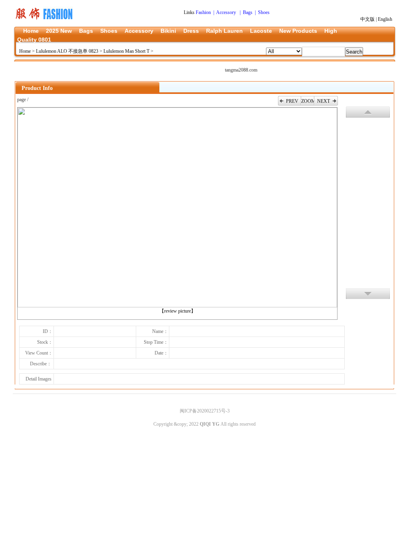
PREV (292, 101)
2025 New (59, 31)
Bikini (168, 31)
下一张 (368, 293)
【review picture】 (177, 311)
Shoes (108, 31)
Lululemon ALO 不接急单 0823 (67, 51)
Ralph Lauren (224, 31)
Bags (86, 31)
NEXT (323, 101)
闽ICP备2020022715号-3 (205, 411)
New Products (298, 31)
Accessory (139, 31)
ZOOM (307, 101)
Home (31, 31)
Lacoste (261, 31)
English (385, 19)
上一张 (368, 112)
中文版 (367, 19)
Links (190, 12)
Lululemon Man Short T (126, 51)
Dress (191, 31)
